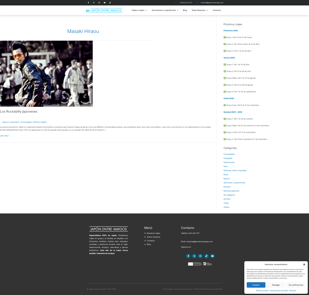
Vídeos (226, 207)
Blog (185, 10)
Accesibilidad (216, 289)
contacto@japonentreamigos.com (199, 241)
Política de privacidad (183, 289)
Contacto (217, 10)
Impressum (292, 290)
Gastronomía (229, 162)
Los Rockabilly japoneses (18, 111)
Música (227, 178)
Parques (227, 187)
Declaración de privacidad (279, 290)
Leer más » (4, 135)
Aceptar (256, 285)
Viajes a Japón (138, 10)
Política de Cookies (201, 289)
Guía (225, 166)
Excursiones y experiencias (164, 10)
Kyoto (226, 174)
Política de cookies (262, 290)
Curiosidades (26, 122)
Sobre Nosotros (198, 10)
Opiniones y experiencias (234, 182)
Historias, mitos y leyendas (235, 170)
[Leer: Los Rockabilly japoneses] (46, 73)
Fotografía (228, 158)
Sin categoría (229, 195)
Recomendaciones (231, 191)
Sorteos (227, 199)
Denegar (276, 285)
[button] (304, 264)
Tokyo (226, 203)
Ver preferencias (296, 285)
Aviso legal (167, 289)
